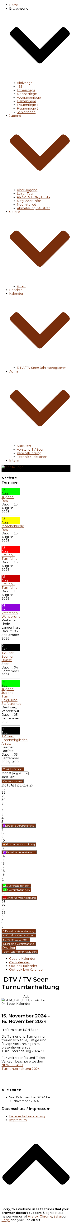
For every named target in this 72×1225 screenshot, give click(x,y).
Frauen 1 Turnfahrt (9, 557)
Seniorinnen (26, 112)
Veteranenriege (29, 97)
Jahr (5, 777)
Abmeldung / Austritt (33, 208)
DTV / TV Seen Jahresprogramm (41, 368)
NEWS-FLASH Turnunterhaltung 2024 (21, 1067)
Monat (7, 773)
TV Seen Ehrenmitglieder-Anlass (15, 740)
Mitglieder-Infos (29, 201)
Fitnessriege (26, 90)
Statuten (24, 446)
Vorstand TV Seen (30, 449)
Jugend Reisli (8, 499)
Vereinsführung (29, 453)
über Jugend (27, 190)
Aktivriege (24, 83)
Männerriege (27, 94)
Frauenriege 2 (28, 108)
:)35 (19, 86)
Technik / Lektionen (32, 457)
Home (14, 5)
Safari (58, 1216)
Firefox (33, 1216)
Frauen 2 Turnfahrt (9, 585)
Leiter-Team (26, 193)
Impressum (18, 1120)
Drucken (9, 948)
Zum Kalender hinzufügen (20, 951)
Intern (14, 460)
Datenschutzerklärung (27, 1116)
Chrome (46, 1216)
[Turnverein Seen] (12, 467)
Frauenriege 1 (27, 105)
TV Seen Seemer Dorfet (8, 656)
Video (21, 286)
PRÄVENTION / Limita (33, 197)
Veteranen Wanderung (11, 614)
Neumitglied (26, 204)
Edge (6, 1220)
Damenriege (26, 101)
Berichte (15, 290)
